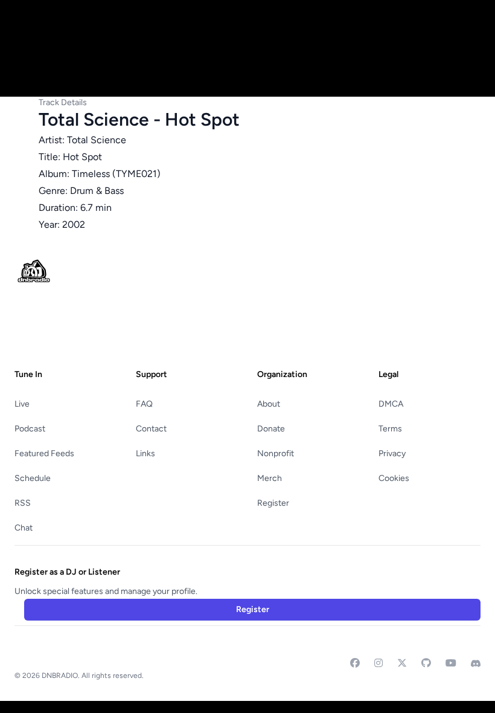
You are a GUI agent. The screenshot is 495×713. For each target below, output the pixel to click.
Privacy (392, 453)
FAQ (144, 404)
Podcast (29, 429)
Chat (23, 528)
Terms (390, 429)
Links (145, 453)
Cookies (393, 478)
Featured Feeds (44, 453)
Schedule (32, 478)
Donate (271, 429)
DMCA (390, 404)
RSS (22, 503)
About (268, 404)
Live (22, 404)
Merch (269, 478)
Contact (151, 429)
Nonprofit (275, 453)
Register (273, 503)
